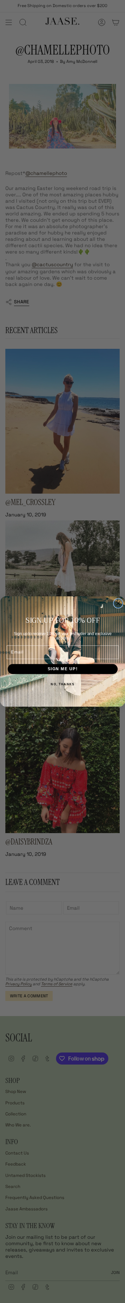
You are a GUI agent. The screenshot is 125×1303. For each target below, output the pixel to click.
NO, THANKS (62, 684)
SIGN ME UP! (62, 669)
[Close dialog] (118, 603)
